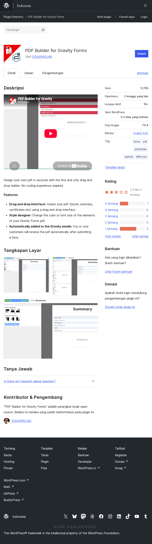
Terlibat (120, 448)
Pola (44, 468)
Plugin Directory (13, 16)
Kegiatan (121, 455)
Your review (113, 236)
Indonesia (19, 516)
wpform (129, 156)
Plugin (45, 461)
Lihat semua (140, 236)
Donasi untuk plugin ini (120, 307)
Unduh (141, 53)
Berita (8, 455)
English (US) (140, 133)
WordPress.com (16, 480)
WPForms (141, 156)
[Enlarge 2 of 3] (93, 262)
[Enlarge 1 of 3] (44, 262)
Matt (9, 487)
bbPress (11, 493)
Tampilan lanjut (115, 167)
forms (137, 141)
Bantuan (142, 73)
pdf (145, 141)
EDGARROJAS (42, 57)
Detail (11, 73)
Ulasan (28, 73)
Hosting (9, 461)
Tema (44, 455)
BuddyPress (14, 500)
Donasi (121, 461)
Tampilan (47, 448)
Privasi (8, 468)
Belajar (82, 448)
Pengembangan (52, 73)
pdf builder (141, 149)
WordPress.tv (89, 468)
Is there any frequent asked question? (29, 381)
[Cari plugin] (43, 30)
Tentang (9, 448)
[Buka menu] (146, 5)
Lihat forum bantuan (118, 271)
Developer (85, 461)
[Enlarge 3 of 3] (93, 303)
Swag (120, 468)
